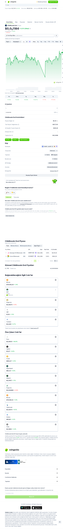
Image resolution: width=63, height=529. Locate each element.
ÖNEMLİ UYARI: (9, 512)
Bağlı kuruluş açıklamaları (10, 243)
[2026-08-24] (60, 42)
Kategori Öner (53, 171)
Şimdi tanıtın (34, 328)
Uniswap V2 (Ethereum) (26, 204)
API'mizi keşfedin (20, 93)
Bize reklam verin (10, 182)
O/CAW (30, 256)
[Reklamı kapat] (55, 290)
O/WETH (30, 252)
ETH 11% (45, 8)
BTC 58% (41, 8)
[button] (52, 151)
